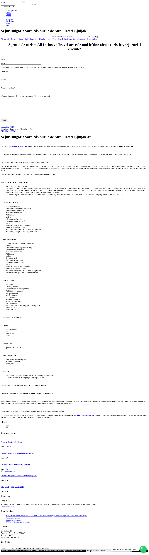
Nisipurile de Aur (44, 39)
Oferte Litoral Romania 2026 (12, 487)
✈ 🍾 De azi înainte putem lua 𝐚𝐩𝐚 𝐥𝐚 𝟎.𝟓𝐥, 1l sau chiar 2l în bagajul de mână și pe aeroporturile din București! (46, 516)
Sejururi (8, 17)
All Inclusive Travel (8, 39)
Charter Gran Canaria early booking (15, 464)
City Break (10, 21)
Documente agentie (13, 518)
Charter (8, 13)
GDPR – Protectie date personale (18, 522)
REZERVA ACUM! (8, 131)
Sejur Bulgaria (30, 39)
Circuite (8, 15)
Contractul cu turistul (13, 520)
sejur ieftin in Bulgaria (18, 146)
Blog (7, 25)
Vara (54, 39)
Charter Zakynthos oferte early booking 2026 (19, 476)
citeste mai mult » (7, 507)
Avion (8, 23)
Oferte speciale (11, 11)
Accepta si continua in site (96, 551)
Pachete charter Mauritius (11, 442)
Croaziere (9, 19)
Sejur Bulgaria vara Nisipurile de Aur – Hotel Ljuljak (77, 39)
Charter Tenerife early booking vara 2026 (17, 453)
